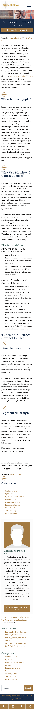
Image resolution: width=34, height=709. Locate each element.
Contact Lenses (15, 474)
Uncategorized (11, 513)
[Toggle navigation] (29, 5)
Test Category (10, 511)
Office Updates (11, 508)
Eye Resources (10, 499)
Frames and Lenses (12, 502)
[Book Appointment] (12, 706)
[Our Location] (21, 706)
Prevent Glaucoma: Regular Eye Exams (17, 617)
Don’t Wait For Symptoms (15, 646)
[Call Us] (4, 706)
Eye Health (9, 494)
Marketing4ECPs (18, 696)
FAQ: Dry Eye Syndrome (14, 635)
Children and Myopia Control (16, 643)
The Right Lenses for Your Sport (14, 620)
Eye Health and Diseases (14, 497)
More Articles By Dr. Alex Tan (17, 608)
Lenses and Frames (12, 505)
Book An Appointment (17, 30)
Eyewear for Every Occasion (16, 632)
